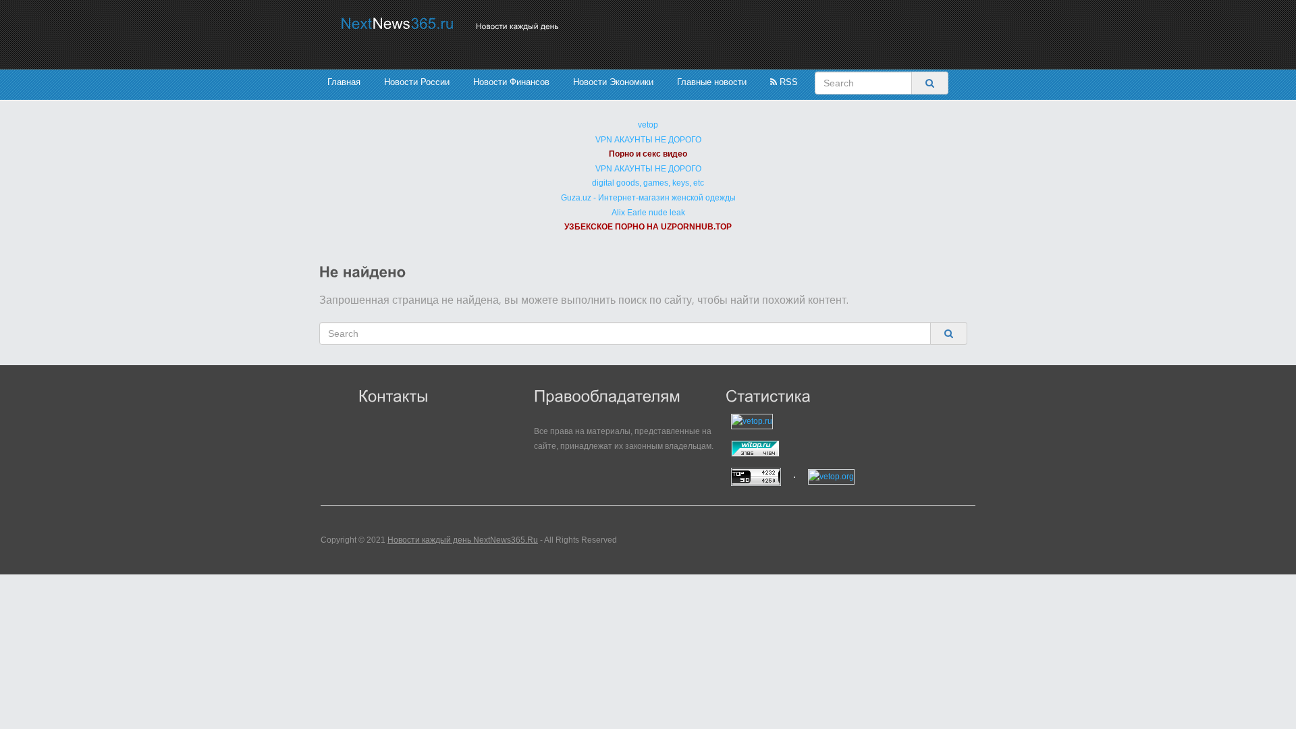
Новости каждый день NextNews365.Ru (462, 540)
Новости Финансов (511, 82)
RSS (787, 82)
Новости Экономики (613, 82)
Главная (343, 82)
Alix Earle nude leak (648, 212)
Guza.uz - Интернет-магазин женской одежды (648, 197)
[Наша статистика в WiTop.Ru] (810, 448)
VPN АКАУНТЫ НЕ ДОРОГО (648, 139)
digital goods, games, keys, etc (648, 183)
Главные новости (712, 82)
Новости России (417, 82)
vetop (648, 125)
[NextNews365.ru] (397, 23)
